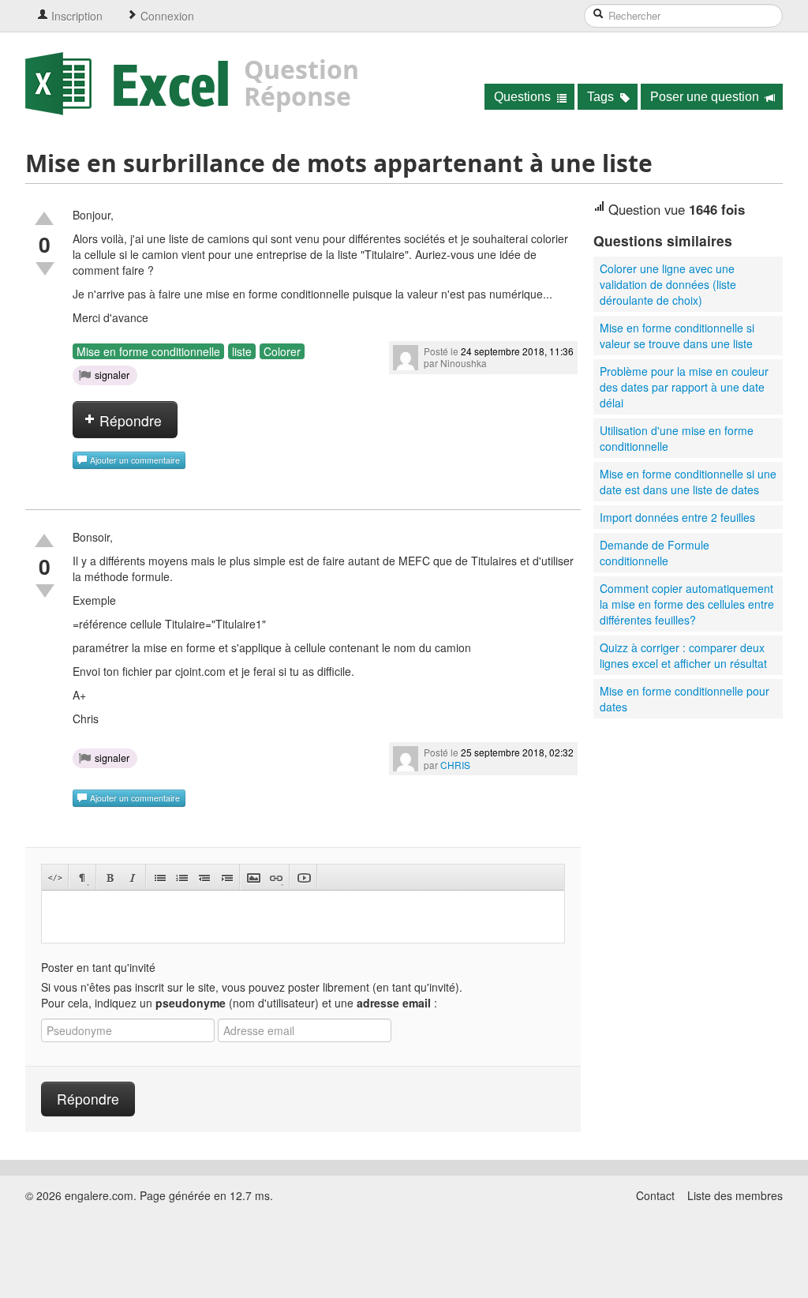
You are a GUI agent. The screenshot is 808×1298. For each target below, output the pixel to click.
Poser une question (706, 96)
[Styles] (82, 877)
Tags (602, 96)
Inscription (75, 16)
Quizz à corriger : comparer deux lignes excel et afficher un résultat (683, 655)
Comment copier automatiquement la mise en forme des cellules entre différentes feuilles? (687, 604)
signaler (112, 375)
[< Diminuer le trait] (204, 877)
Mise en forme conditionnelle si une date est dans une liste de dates (688, 481)
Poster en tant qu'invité (98, 967)
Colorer (282, 351)
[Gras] (110, 877)
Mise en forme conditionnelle (148, 351)
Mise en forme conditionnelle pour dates (684, 699)
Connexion (165, 16)
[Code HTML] (54, 877)
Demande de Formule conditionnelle (654, 552)
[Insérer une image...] (253, 877)
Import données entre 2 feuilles (677, 517)
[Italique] (132, 877)
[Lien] (275, 877)
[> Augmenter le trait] (226, 877)
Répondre (128, 420)
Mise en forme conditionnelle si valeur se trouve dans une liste (677, 335)
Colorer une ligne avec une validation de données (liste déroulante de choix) (668, 284)
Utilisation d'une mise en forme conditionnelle (677, 438)
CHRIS (455, 764)
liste (242, 351)
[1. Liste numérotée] (182, 877)
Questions (524, 96)
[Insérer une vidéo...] (303, 877)
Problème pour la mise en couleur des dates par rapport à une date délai (684, 387)
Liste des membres (735, 1195)
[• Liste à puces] (159, 877)
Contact (655, 1195)
